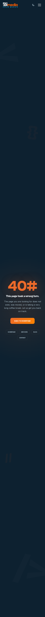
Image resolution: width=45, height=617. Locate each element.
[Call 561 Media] (33, 5)
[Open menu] (39, 5)
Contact (22, 338)
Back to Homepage (22, 321)
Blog (35, 332)
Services (24, 332)
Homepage (11, 332)
